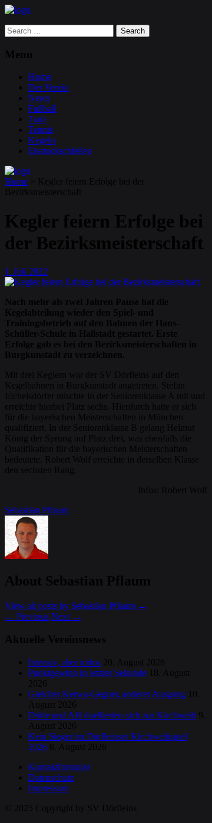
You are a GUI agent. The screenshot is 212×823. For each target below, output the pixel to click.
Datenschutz (51, 777)
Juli (21, 271)
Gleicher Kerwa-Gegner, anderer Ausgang (107, 694)
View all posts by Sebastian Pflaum (76, 606)
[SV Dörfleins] (18, 10)
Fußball (42, 108)
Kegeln (41, 140)
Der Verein (48, 87)
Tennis (40, 130)
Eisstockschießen (60, 151)
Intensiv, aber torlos (64, 662)
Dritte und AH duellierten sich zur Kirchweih (112, 715)
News (39, 98)
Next (66, 616)
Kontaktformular (59, 767)
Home (39, 77)
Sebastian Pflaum (37, 510)
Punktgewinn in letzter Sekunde (87, 673)
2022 (38, 271)
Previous (27, 616)
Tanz (37, 119)
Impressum (48, 788)
